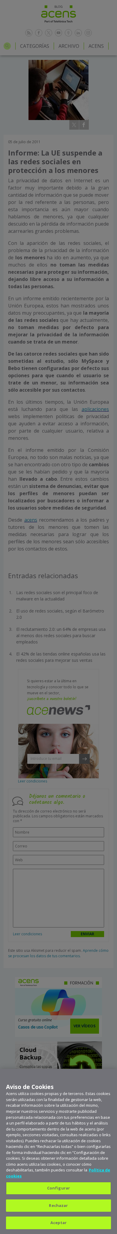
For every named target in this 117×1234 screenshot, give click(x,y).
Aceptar (58, 1222)
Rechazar (58, 1205)
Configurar (58, 1188)
